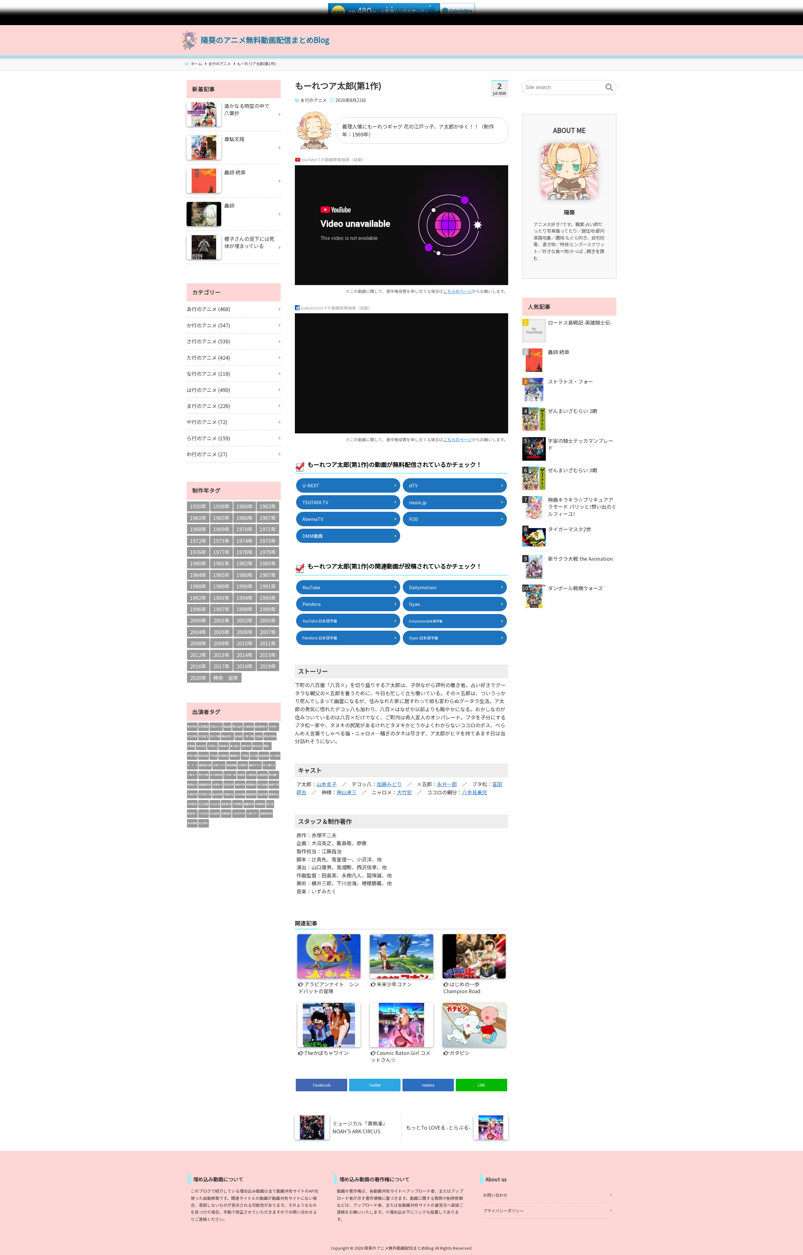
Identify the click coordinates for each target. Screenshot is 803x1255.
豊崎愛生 (235, 755)
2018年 (245, 666)
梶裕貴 (238, 736)
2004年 (198, 632)
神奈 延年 (225, 677)
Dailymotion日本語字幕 (425, 621)
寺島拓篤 (263, 794)
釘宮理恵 (192, 736)
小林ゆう (192, 774)
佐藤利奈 (240, 784)
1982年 (245, 563)
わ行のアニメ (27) (207, 454)
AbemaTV (312, 519)
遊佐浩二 (192, 813)
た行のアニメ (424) (208, 357)
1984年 (198, 575)
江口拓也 (204, 813)
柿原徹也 (251, 784)
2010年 (245, 643)
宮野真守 (246, 746)
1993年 (221, 597)
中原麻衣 (260, 804)
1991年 (268, 586)
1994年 (245, 597)
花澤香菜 (204, 726)
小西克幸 (251, 774)
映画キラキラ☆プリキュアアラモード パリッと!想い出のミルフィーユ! (582, 506)
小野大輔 (249, 736)
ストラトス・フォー (570, 381)
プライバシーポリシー (503, 1211)
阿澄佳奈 (229, 784)
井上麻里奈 (216, 774)
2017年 (221, 666)
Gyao (414, 604)
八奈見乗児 (474, 792)
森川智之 (235, 746)
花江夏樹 (204, 804)
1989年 (221, 586)
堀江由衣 (237, 726)
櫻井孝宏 (192, 726)
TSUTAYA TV (315, 502)
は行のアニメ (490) (208, 390)
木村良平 (192, 804)
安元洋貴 (204, 774)
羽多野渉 (226, 804)
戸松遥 (213, 755)
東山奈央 (217, 794)
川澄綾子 (243, 765)
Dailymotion (422, 587)
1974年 (245, 540)
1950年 (198, 506)
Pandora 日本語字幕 (319, 637)
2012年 (198, 655)
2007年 (268, 632)
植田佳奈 (251, 794)
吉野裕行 (226, 813)
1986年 (245, 575)
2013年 (221, 655)
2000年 (198, 620)
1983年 (268, 563)
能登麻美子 (261, 726)
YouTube (311, 587)
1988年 (198, 586)
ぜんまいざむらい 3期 (572, 470)
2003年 (268, 620)
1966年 (245, 518)
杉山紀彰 (215, 813)
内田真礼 (229, 794)
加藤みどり (389, 784)
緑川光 (270, 804)
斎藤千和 (274, 784)
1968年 (198, 529)
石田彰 (259, 736)
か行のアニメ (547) (208, 325)
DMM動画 (312, 535)
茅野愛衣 (224, 746)
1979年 (268, 552)
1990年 (245, 586)
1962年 (268, 506)
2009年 (221, 643)
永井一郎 (447, 784)
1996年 (198, 609)
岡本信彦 (204, 755)
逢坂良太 (192, 784)
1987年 (268, 575)
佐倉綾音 (264, 755)
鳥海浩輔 (231, 765)
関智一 (267, 746)
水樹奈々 (217, 784)
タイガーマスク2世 (569, 529)
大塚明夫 (237, 804)
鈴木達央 (192, 823)
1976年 (198, 552)
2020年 (198, 677)
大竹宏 (404, 792)
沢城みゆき (216, 726)
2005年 (221, 632)
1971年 (268, 529)
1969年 (221, 529)
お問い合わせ (495, 1195)
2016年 (198, 666)
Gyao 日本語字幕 (423, 637)
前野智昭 (263, 774)
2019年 (268, 666)
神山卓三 (347, 792)
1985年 (221, 575)
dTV (413, 485)
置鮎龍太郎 (205, 765)
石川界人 (204, 823)
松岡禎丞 (224, 755)
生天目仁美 (205, 794)
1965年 (221, 518)
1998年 (245, 609)
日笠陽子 (204, 736)
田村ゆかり (255, 765)
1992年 (198, 597)
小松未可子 (238, 813)
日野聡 (241, 774)
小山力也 (215, 804)
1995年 (268, 597)
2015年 (268, 655)
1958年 (221, 506)
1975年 (268, 540)
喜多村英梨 (270, 736)
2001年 (221, 620)
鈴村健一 (274, 774)
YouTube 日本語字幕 (319, 620)
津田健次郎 (205, 784)
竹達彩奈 (192, 794)
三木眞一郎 (230, 774)
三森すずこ (252, 813)
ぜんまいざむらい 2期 (572, 410)
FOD (413, 519)
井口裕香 (263, 784)
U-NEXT (310, 485)
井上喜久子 (269, 765)
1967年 (268, 518)
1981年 (221, 563)
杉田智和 (249, 726)
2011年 (268, 643)
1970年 (245, 529)
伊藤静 (191, 746)
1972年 (198, 540)
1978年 (245, 552)
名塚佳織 (240, 794)
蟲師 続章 (558, 351)
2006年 (245, 632)
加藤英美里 (266, 813)
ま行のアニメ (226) (208, 406)
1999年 (268, 609)
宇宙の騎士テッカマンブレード (580, 444)
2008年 (198, 643)
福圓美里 (249, 804)
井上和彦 (275, 755)
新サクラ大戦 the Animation (580, 558)
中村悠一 (274, 726)
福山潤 (227, 726)
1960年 (245, 506)
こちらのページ (457, 291)
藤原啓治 (274, 794)
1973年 (221, 540)
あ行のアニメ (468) (208, 309)
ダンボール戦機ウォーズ (575, 588)
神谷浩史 (201, 746)
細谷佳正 (258, 746)
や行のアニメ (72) (207, 422)
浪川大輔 (215, 736)
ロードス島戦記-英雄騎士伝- (580, 322)
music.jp (418, 502)
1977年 (221, 552)
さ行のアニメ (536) (208, 341)
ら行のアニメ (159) (208, 438)
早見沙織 (192, 755)
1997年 (221, 609)
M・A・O (192, 765)
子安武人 (212, 746)
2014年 (245, 655)
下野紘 (245, 755)
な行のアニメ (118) (208, 373)
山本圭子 (326, 784)
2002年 (245, 620)
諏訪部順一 (227, 736)
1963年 (198, 518)
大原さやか (219, 765)
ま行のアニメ (313, 100)
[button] (609, 87)
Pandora (311, 604)
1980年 (198, 563)
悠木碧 (254, 755)
